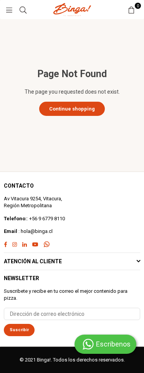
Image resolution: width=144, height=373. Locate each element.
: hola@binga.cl (35, 231)
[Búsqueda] (23, 9)
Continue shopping (72, 109)
